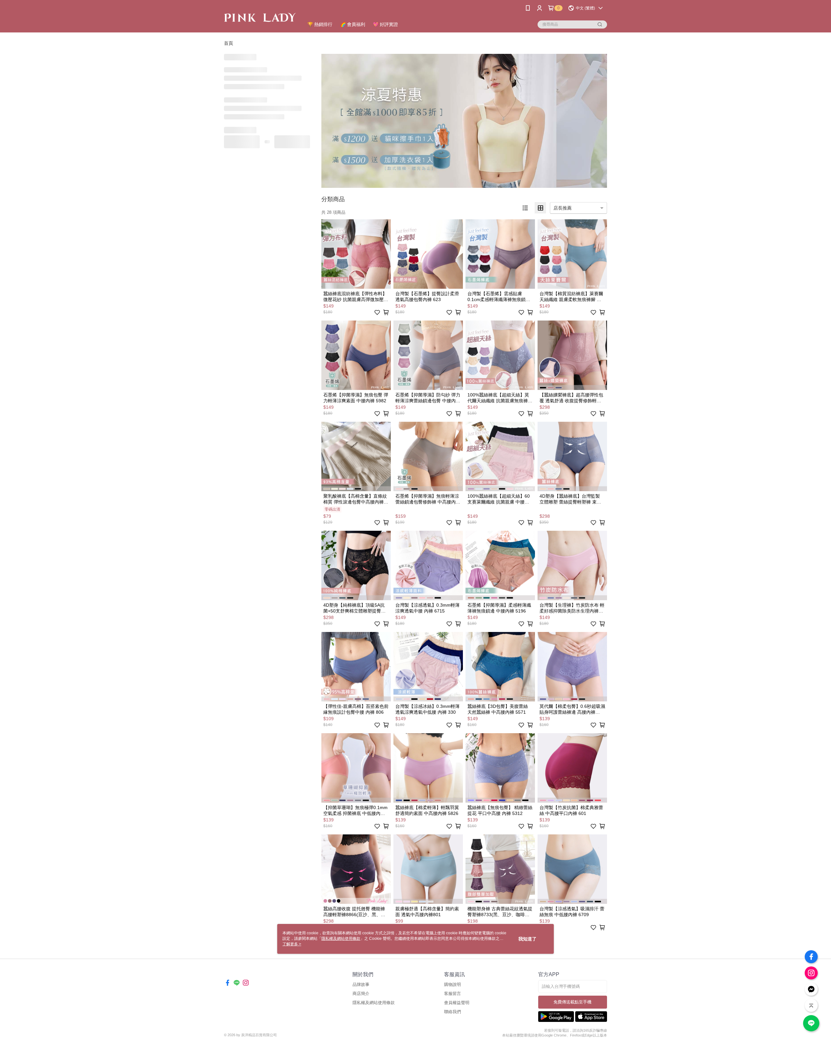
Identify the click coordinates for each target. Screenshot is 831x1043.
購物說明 (452, 984)
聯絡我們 (452, 1011)
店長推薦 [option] (562, 208)
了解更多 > (291, 944)
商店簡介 (361, 993)
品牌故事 (361, 984)
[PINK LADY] (260, 17)
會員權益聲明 (456, 1002)
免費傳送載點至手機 (572, 1002)
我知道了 (527, 938)
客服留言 (452, 993)
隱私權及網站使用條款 (374, 1002)
